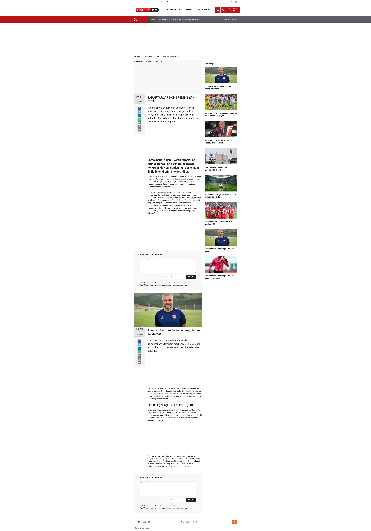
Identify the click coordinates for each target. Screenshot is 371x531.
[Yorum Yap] (139, 129)
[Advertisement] (185, 39)
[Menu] (217, 10)
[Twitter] (139, 111)
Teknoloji (206, 10)
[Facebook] (139, 108)
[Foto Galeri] (236, 2)
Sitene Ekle (166, 2)
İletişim (188, 522)
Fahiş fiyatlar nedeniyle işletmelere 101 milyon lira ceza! (178, 19)
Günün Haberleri (150, 2)
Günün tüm (230, 19)
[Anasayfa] (135, 2)
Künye (182, 522)
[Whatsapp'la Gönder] (139, 119)
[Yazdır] (139, 126)
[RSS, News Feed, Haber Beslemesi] (234, 522)
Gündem (187, 10)
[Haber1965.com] (147, 10)
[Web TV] (231, 2)
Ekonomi (196, 10)
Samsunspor (170, 10)
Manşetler (141, 2)
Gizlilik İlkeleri (197, 522)
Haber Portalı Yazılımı (143, 528)
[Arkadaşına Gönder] (139, 122)
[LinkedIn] (139, 115)
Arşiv (159, 2)
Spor (180, 10)
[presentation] (140, 19)
